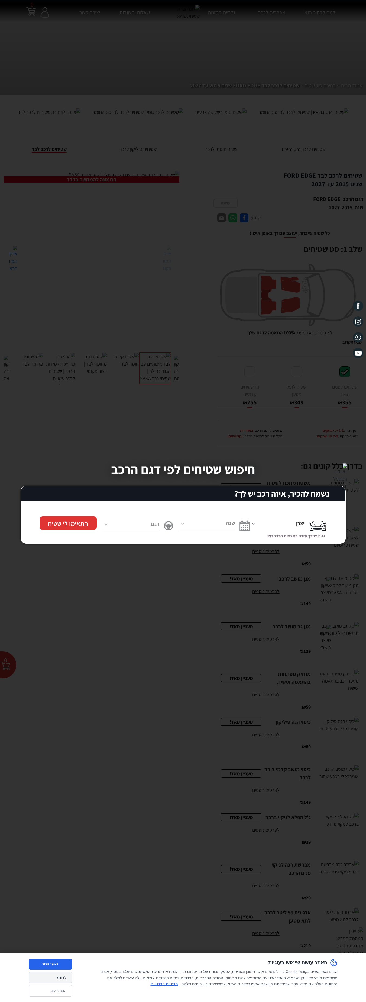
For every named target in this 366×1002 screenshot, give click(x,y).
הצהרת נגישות (242, 706)
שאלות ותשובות (241, 671)
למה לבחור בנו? (241, 664)
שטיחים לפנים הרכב (344, 391)
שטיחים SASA (242, 699)
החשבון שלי (353, 664)
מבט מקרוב (350, 338)
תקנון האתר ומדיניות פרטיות (231, 713)
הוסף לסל (289, 472)
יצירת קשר (88, 9)
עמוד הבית (350, 85)
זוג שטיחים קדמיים (249, 391)
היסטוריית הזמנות (347, 671)
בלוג (250, 692)
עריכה (226, 200)
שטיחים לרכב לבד (304, 692)
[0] (31, 15)
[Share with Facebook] (244, 214)
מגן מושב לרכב (307, 706)
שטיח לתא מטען (296, 391)
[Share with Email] (221, 214)
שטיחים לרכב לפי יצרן (301, 713)
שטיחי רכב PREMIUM (301, 664)
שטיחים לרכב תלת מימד (299, 685)
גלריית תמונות (219, 9)
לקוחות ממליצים (240, 685)
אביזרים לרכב (269, 9)
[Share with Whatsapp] (232, 214)
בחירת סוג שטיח (312, 85)
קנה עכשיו (240, 472)
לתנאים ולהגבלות (49, 730)
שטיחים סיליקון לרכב (302, 678)
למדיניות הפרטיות (86, 736)
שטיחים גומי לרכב (304, 671)
